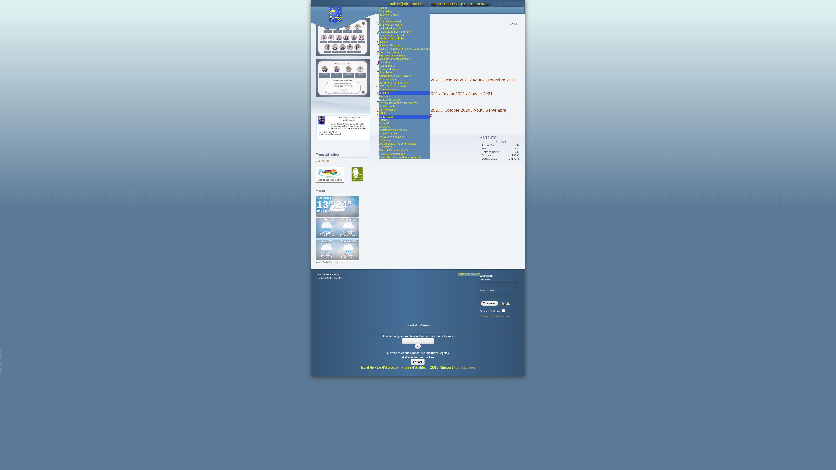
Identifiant (485, 280)
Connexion (322, 160)
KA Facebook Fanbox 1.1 (331, 278)
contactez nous (465, 367)
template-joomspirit (1, 362)
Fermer (417, 362)
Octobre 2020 (457, 110)
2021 (432, 93)
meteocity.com (337, 262)
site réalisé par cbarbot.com (494, 316)
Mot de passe (487, 290)
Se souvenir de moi (490, 311)
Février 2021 (453, 93)
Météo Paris (322, 262)
